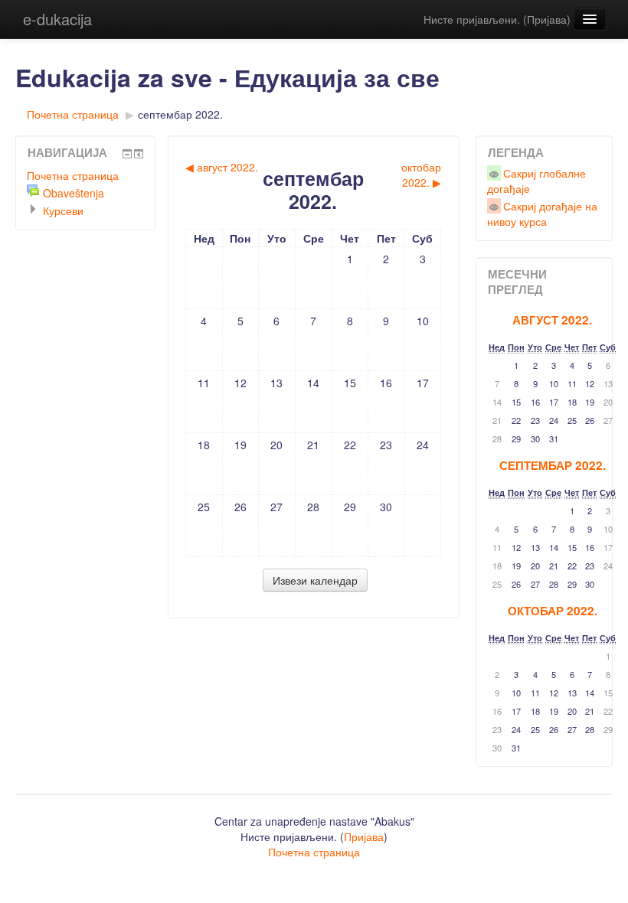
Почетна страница (73, 114)
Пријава (547, 19)
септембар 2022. (180, 114)
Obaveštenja (73, 192)
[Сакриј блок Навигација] (127, 153)
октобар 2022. (552, 610)
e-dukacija (57, 19)
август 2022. (552, 319)
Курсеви (63, 210)
